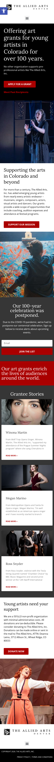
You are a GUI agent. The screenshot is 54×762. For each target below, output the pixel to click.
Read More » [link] (11, 455)
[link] (3, 11)
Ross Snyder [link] (14, 564)
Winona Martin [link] (16, 432)
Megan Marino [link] (16, 498)
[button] (27, 18)
